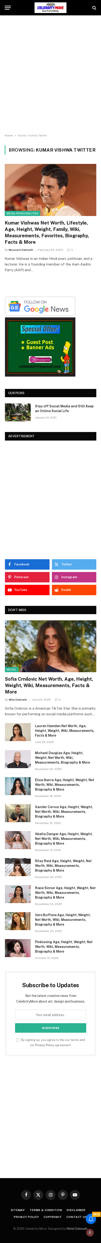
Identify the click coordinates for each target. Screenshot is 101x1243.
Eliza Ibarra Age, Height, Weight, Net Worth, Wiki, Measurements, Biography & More (64, 784)
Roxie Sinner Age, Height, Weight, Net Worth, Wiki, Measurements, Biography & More (65, 892)
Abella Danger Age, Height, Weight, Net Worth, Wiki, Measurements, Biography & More (64, 838)
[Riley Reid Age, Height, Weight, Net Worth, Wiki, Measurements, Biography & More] (18, 867)
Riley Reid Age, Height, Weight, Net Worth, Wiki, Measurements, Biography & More (63, 865)
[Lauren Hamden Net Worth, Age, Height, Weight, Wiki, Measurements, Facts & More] (18, 732)
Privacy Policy (44, 1045)
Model (12, 669)
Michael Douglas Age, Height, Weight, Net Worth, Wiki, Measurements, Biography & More (62, 757)
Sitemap (18, 1210)
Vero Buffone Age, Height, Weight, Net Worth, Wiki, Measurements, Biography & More (63, 919)
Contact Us (76, 1217)
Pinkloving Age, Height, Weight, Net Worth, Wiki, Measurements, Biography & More (64, 946)
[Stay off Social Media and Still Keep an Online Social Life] (18, 412)
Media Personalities (22, 213)
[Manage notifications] (90, 1232)
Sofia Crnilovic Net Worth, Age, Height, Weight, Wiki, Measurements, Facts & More (49, 685)
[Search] (93, 7)
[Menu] (8, 7)
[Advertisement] (50, 75)
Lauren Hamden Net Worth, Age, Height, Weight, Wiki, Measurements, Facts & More (64, 730)
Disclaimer (76, 1210)
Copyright (53, 1217)
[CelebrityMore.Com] (50, 7)
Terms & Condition (46, 1210)
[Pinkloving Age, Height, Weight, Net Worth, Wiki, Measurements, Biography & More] (18, 948)
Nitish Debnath (77, 1228)
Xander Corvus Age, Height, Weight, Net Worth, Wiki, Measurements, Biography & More (64, 811)
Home (9, 135)
